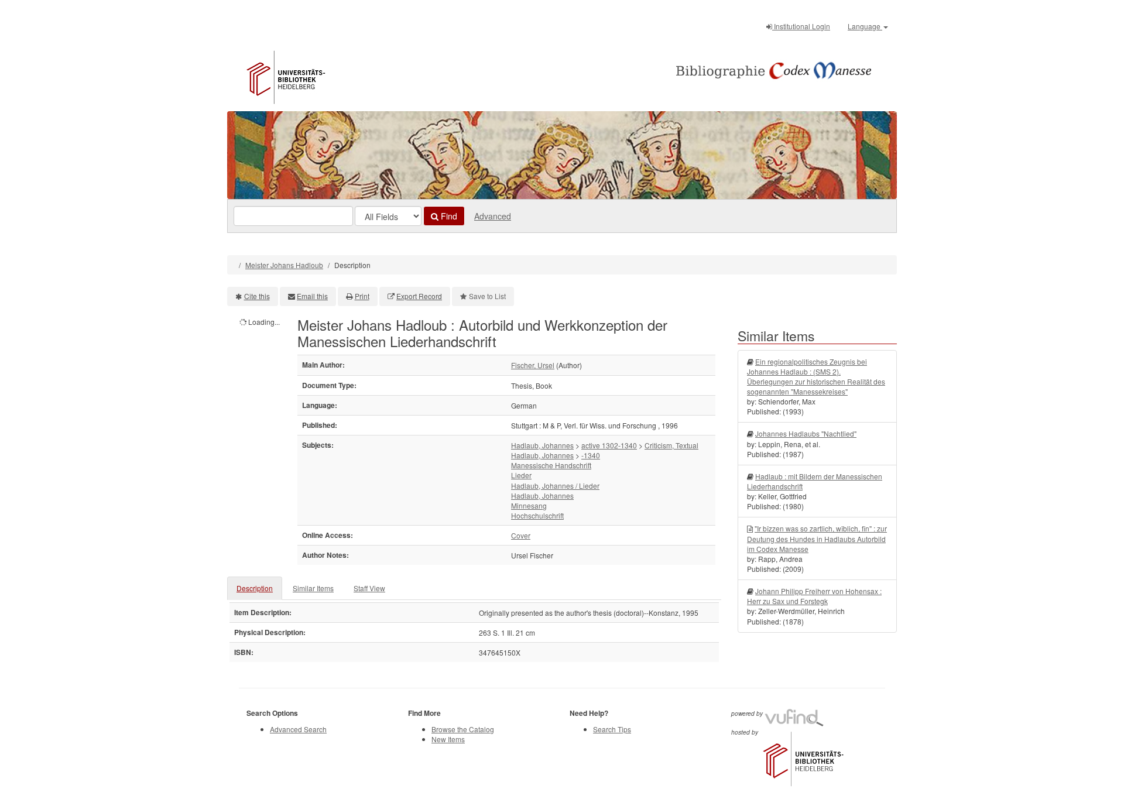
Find (447, 216)
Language (865, 26)
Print (362, 296)
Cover (520, 535)
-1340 (590, 455)
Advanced (492, 216)
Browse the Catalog (462, 729)
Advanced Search (298, 729)
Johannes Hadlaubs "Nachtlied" (805, 433)
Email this (312, 296)
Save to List (487, 296)
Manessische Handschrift (551, 465)
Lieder (521, 475)
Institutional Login (801, 26)
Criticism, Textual (671, 445)
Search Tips (612, 729)
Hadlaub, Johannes (542, 445)
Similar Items (313, 588)
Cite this (257, 296)
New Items (448, 739)
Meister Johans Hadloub (284, 265)
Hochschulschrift (537, 515)
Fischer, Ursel (532, 365)
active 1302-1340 (609, 445)
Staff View (369, 588)
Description (255, 588)
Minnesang (529, 505)
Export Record (419, 296)
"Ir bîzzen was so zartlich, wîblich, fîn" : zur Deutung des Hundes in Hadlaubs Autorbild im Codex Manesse (817, 538)
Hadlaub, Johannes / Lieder (555, 486)
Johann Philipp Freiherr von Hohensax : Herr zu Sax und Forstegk (814, 596)
